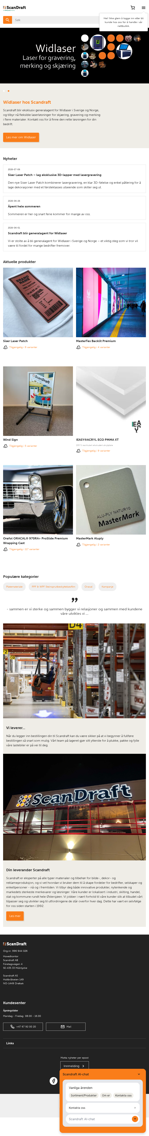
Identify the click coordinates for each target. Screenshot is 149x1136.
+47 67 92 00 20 (26, 1026)
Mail (69, 1026)
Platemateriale (14, 586)
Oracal (88, 586)
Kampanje (107, 586)
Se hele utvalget (17, 137)
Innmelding (71, 1066)
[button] (4, 91)
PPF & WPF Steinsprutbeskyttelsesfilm (53, 586)
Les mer (15, 916)
